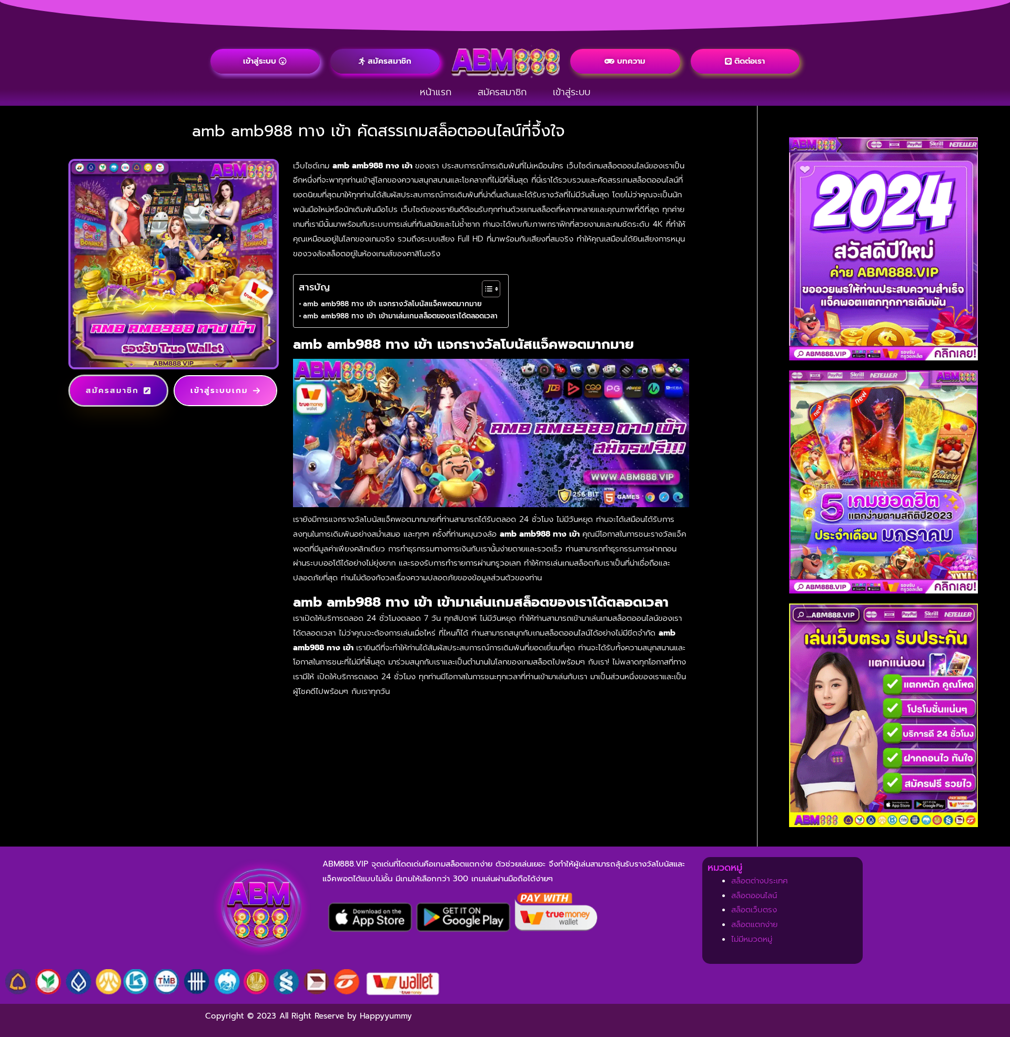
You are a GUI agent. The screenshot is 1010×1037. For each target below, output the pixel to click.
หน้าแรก (435, 92)
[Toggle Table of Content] (486, 289)
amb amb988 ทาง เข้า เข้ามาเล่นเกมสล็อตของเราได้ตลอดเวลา (400, 315)
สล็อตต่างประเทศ (759, 881)
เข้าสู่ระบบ (571, 92)
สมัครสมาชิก (502, 92)
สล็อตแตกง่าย (754, 924)
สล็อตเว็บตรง (754, 909)
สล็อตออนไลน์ (754, 895)
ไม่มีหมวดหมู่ (751, 939)
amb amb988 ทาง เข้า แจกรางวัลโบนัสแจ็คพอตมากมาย (392, 303)
